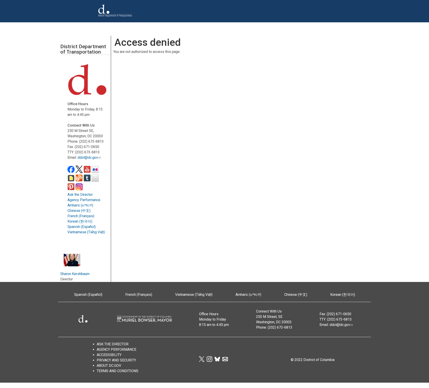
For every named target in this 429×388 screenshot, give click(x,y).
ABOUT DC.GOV (109, 365)
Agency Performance (83, 200)
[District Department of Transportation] (115, 20)
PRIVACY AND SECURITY (116, 360)
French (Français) (80, 216)
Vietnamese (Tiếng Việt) (86, 232)
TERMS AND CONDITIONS (117, 371)
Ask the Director (80, 194)
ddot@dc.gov (88, 157)
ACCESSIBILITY (109, 355)
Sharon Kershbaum (75, 274)
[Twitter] (201, 361)
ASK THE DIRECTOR (112, 344)
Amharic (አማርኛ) (80, 205)
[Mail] (225, 361)
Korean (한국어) (79, 221)
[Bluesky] (217, 361)
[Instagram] (209, 361)
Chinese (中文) (78, 211)
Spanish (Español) (81, 227)
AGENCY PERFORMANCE (116, 349)
